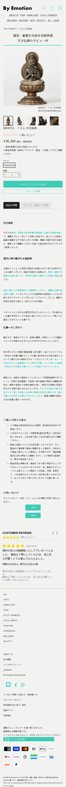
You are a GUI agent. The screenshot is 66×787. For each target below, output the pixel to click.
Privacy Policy (47, 783)
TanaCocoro (9, 165)
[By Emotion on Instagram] (23, 685)
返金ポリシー (9, 710)
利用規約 (7, 715)
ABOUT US (13, 15)
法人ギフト (41, 20)
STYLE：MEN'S (10, 620)
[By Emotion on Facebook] (16, 685)
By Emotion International (14, 675)
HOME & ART (33, 15)
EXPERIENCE (9, 631)
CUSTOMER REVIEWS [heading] (17, 533)
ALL (49, 20)
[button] (53, 533)
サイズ (6, 161)
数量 (5, 170)
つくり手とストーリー (12, 664)
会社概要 (7, 659)
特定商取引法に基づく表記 (14, 705)
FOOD (22, 15)
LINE (33, 507)
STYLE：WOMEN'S (48, 15)
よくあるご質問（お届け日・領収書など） (21, 694)
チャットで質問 (33, 191)
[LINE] (8, 685)
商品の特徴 (11, 205)
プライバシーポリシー (12, 700)
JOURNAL (7, 670)
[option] (32, 81)
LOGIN (56, 20)
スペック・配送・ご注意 (36, 205)
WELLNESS (12, 20)
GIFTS (32, 20)
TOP (5, 28)
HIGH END (23, 20)
